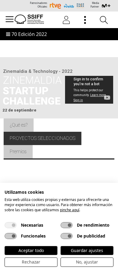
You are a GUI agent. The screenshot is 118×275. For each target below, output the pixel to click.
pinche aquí (69, 209)
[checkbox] (11, 225)
